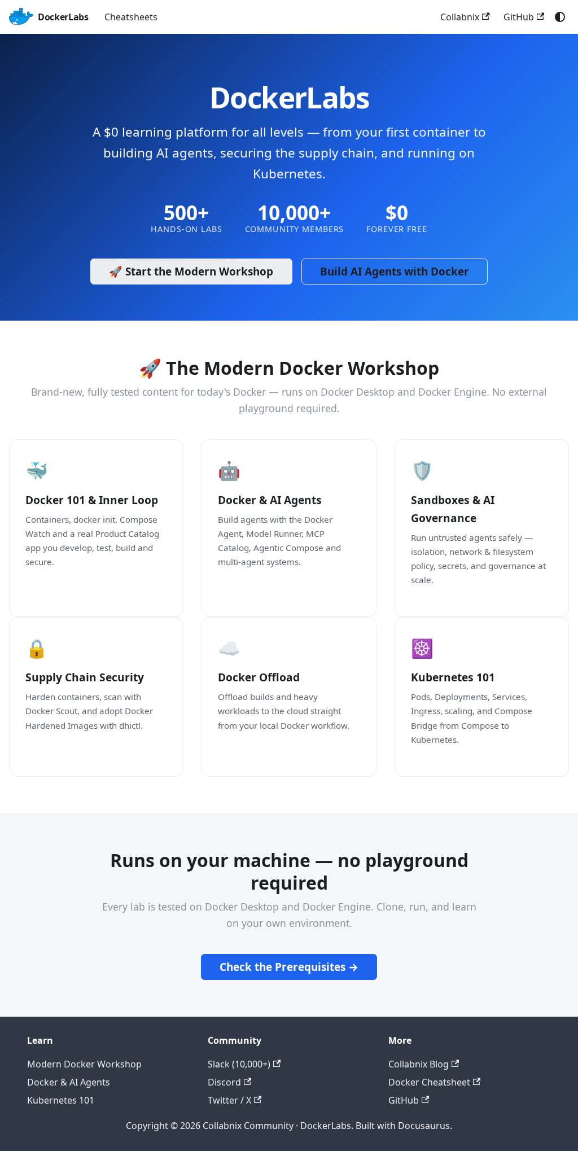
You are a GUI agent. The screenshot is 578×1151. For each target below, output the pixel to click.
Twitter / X (229, 1100)
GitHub (518, 17)
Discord (224, 1082)
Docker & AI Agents (68, 1082)
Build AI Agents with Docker (394, 271)
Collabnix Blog (418, 1064)
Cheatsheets (130, 17)
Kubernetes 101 (60, 1100)
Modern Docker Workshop (84, 1064)
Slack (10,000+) (239, 1064)
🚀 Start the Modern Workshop (191, 271)
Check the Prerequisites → (289, 967)
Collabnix (459, 17)
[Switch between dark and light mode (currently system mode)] (560, 17)
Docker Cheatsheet (429, 1082)
